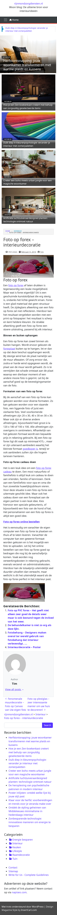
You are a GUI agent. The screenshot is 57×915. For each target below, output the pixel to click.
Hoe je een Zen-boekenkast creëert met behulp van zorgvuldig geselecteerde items (28, 106)
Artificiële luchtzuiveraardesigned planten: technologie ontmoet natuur (25, 220)
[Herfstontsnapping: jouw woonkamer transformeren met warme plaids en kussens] (28, 54)
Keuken (16, 847)
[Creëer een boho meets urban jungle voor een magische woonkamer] (28, 163)
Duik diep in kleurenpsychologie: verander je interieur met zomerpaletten (26, 144)
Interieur (6, 57)
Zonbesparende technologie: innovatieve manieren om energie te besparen (30, 822)
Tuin (14, 858)
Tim (42, 252)
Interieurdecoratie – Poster (24, 647)
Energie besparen (22, 839)
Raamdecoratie (21, 854)
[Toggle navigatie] (5, 20)
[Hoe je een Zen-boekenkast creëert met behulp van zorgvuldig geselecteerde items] (28, 88)
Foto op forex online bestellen (21, 521)
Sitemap (13, 871)
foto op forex (15, 285)
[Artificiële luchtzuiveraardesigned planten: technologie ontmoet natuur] (28, 201)
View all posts (13, 689)
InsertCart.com (29, 910)
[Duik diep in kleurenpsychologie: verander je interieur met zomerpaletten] (28, 126)
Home (15, 19)
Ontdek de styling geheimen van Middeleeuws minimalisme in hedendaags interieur (27, 811)
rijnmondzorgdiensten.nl (28, 3)
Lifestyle (7, 215)
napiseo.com (19, 892)
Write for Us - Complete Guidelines (29, 875)
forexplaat (9, 348)
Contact (13, 867)
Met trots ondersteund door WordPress (23, 906)
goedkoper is (30, 448)
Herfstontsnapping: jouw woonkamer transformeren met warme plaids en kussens (27, 64)
